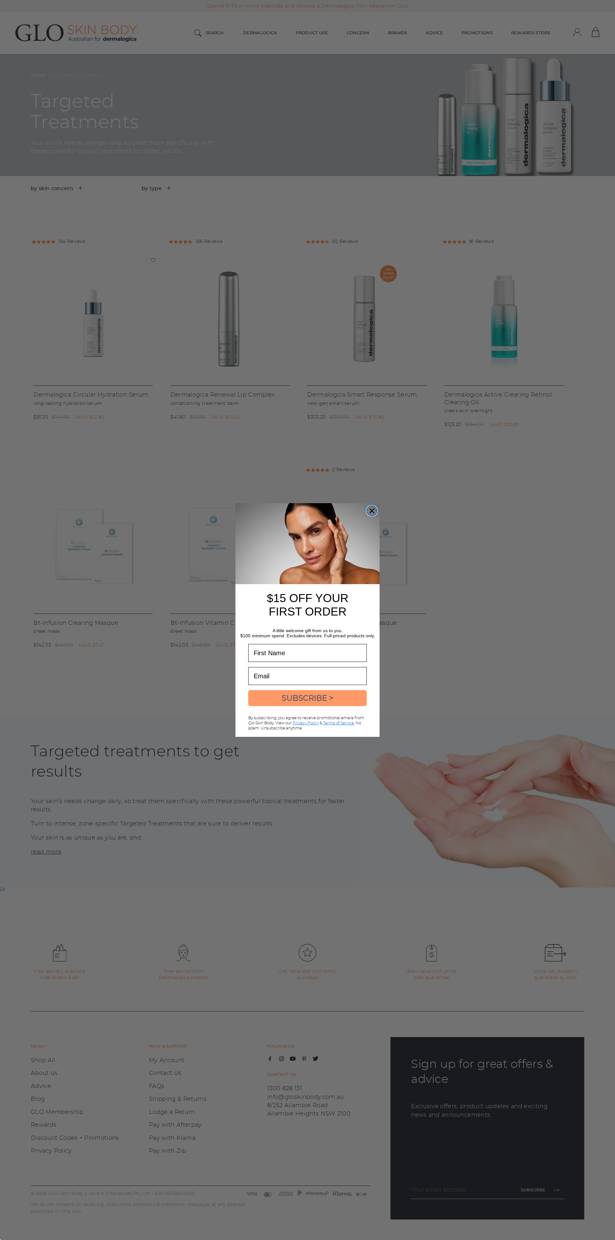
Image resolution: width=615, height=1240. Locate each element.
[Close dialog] (372, 511)
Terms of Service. (338, 723)
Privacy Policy (306, 723)
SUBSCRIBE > (307, 698)
